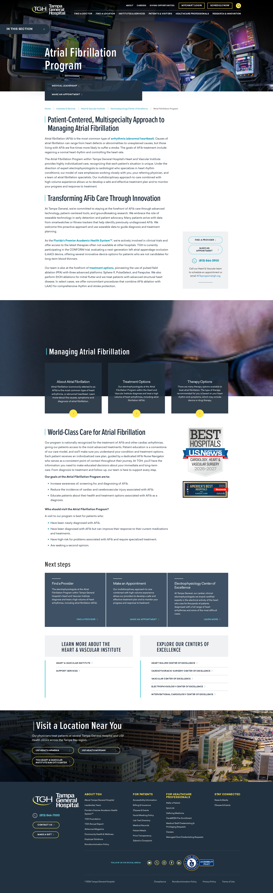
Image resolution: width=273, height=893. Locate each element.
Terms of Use (228, 882)
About (129, 6)
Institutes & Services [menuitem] (132, 14)
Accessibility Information (145, 800)
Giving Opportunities (162, 6)
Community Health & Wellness (99, 834)
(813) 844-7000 (50, 815)
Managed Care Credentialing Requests (184, 837)
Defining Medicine (175, 813)
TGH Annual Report (94, 824)
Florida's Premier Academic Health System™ (83, 240)
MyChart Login (192, 6)
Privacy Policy (209, 882)
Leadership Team (93, 805)
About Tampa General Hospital (99, 800)
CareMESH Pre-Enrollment (179, 818)
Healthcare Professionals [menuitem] (192, 14)
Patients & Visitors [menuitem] (160, 14)
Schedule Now (219, 6)
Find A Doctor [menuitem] (83, 14)
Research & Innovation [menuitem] (227, 14)
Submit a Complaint (142, 841)
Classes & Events (141, 810)
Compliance (160, 882)
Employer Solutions (94, 839)
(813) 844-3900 (209, 260)
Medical (64, 86)
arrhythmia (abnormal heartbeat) (132, 139)
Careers (141, 6)
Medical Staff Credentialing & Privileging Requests (180, 825)
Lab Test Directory (141, 821)
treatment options (101, 268)
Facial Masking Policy (143, 815)
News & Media (221, 800)
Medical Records (141, 826)
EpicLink (170, 808)
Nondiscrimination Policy (97, 844)
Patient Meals (139, 831)
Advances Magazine (94, 829)
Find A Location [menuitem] (105, 14)
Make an (66, 95)
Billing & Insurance (142, 805)
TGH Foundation (93, 819)
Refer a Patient (173, 803)
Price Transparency (142, 836)
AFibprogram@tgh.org (208, 276)
